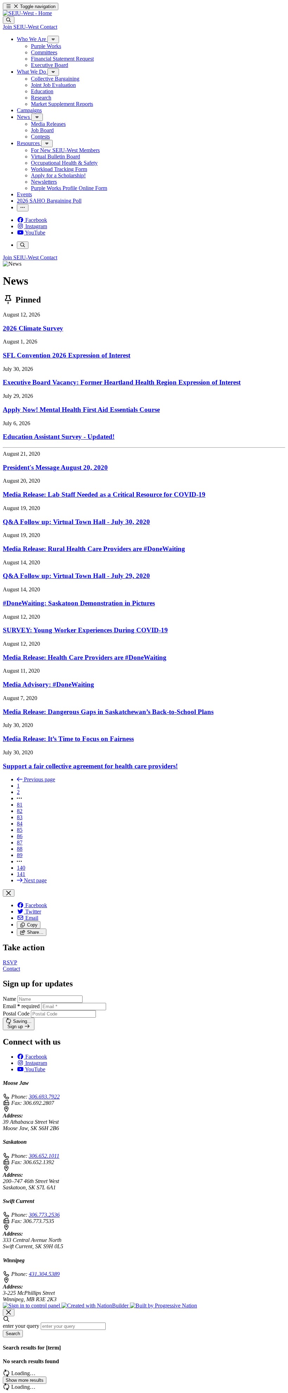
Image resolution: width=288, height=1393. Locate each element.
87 (19, 842)
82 (19, 811)
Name (9, 999)
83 (19, 817)
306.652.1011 (44, 1156)
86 (19, 836)
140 (21, 868)
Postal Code (16, 1014)
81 (19, 805)
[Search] (8, 20)
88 (19, 849)
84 (19, 824)
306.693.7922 (44, 1097)
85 (19, 830)
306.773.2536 (44, 1215)
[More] (53, 39)
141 (21, 874)
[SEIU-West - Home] (27, 13)
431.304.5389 (44, 1274)
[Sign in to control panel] (32, 1306)
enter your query (21, 1326)
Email (21, 1006)
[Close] (8, 893)
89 (19, 855)
